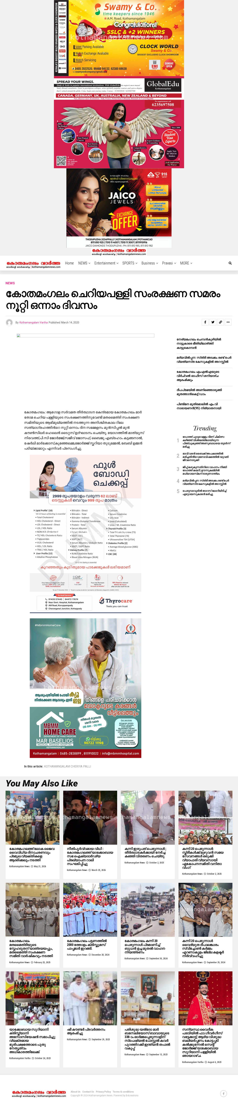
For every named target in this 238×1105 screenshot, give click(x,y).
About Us (76, 1091)
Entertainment (104, 263)
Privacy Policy (103, 1091)
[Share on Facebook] (205, 322)
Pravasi (167, 263)
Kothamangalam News (19, 866)
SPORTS (128, 263)
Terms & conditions (123, 1091)
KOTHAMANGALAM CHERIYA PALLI (67, 766)
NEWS (82, 263)
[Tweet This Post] (213, 322)
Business (148, 263)
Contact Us (88, 1091)
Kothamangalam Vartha (34, 322)
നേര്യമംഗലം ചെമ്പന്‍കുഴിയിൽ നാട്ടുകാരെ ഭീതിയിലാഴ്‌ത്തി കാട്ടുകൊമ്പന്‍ (199, 343)
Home (69, 263)
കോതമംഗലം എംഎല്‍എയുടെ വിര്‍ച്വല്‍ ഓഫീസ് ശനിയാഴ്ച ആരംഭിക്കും (198, 376)
